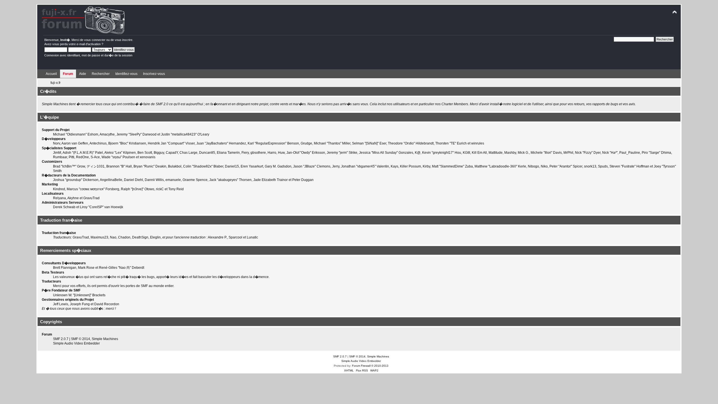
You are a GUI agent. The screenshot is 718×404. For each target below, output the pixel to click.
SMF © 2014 (80, 339)
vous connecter (94, 40)
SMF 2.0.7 (60, 339)
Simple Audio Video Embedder (76, 343)
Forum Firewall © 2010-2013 (370, 365)
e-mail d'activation (89, 44)
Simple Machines (105, 339)
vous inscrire (123, 40)
